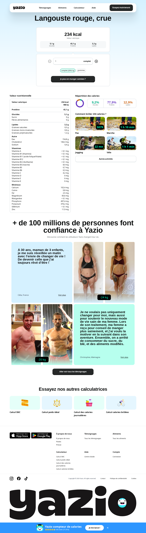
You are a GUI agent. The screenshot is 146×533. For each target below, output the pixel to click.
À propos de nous (63, 438)
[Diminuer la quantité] (96, 61)
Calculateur (79, 7)
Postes (58, 442)
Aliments (62, 7)
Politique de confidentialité (118, 478)
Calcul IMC (60, 457)
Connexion (117, 457)
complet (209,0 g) (67, 70)
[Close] (108, 528)
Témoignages (45, 7)
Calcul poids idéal (63, 460)
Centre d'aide (89, 457)
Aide (94, 7)
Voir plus (62, 295)
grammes (81, 70)
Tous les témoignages (92, 438)
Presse (58, 445)
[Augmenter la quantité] (49, 61)
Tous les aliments (119, 438)
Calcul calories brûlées (65, 469)
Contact (102, 478)
